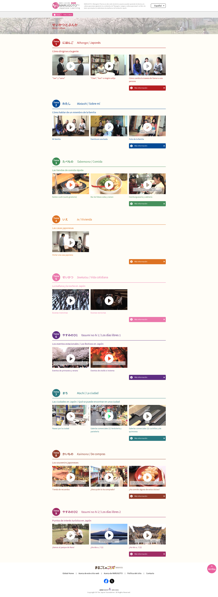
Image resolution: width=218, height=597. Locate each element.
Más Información (140, 88)
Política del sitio (134, 573)
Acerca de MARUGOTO (113, 573)
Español (158, 5)
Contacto (150, 573)
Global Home (68, 573)
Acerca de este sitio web (89, 573)
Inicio (58, 15)
